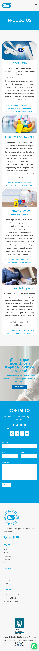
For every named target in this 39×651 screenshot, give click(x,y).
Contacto (7, 580)
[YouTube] (17, 538)
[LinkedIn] (13, 538)
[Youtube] (27, 433)
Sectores (7, 559)
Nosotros (7, 553)
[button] (34, 646)
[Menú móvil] (36, 5)
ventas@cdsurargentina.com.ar (15, 595)
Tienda (6, 583)
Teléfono (24, 452)
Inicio (6, 550)
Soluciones (7, 562)
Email (4, 452)
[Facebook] (12, 433)
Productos (7, 556)
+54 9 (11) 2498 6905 (11, 598)
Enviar (6, 485)
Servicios (7, 574)
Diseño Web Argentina (26, 641)
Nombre (5, 442)
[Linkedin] (22, 433)
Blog (5, 577)
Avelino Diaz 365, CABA (12, 601)
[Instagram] (17, 433)
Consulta (6, 462)
